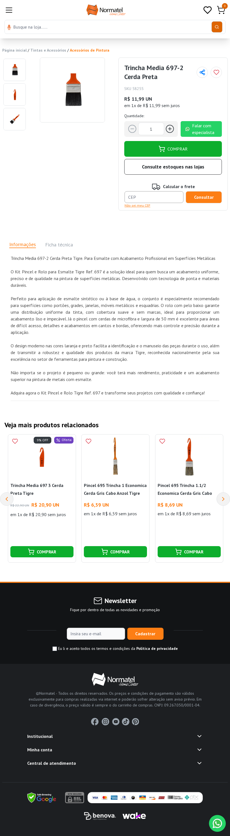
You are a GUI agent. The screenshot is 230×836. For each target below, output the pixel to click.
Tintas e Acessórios (48, 50)
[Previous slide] (6, 499)
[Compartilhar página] (202, 72)
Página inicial (14, 50)
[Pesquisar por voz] (9, 27)
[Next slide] (223, 499)
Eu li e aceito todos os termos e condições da (117, 648)
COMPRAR (177, 149)
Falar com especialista (203, 129)
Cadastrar (145, 633)
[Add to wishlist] (216, 72)
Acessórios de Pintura (89, 50)
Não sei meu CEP (137, 205)
